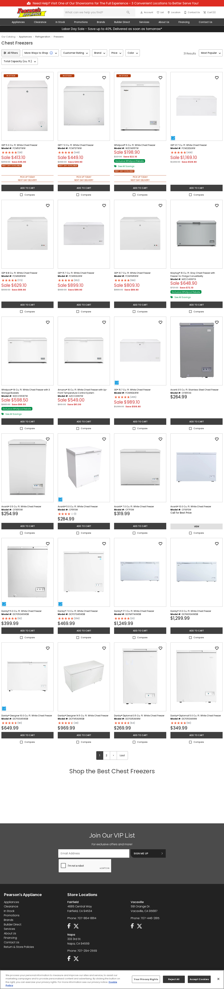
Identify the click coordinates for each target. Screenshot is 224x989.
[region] (112, 979)
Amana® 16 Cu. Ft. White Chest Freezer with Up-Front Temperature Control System (82, 391)
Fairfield (73, 902)
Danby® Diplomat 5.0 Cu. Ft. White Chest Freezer (195, 715)
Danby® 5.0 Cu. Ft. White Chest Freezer (21, 611)
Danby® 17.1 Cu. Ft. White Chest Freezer (134, 611)
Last (122, 755)
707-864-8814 (86, 918)
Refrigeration (42, 36)
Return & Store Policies (19, 947)
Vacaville (137, 902)
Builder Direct (122, 22)
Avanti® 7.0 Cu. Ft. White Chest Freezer (134, 506)
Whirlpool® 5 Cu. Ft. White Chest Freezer (134, 145)
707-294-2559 (87, 951)
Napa (71, 935)
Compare (29, 194)
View (196, 526)
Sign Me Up (141, 853)
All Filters (13, 53)
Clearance (40, 22)
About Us (164, 22)
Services (144, 22)
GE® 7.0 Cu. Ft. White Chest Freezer (75, 145)
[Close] (218, 979)
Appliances (18, 22)
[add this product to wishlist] (48, 78)
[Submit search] (128, 12)
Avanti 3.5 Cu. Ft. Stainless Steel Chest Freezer (194, 389)
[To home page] (31, 12)
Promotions (81, 22)
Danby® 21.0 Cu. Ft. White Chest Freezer (190, 611)
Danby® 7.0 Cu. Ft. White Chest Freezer (78, 611)
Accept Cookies (199, 979)
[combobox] (40, 52)
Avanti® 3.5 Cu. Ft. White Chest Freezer (21, 506)
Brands (101, 22)
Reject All (173, 979)
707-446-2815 (150, 918)
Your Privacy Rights (146, 979)
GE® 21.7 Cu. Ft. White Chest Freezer (188, 145)
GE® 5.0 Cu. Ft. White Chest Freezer (19, 145)
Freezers (59, 36)
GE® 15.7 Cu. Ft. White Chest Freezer (76, 272)
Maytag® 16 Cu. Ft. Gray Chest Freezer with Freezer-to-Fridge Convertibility (192, 274)
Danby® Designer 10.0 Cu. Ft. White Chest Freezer (26, 715)
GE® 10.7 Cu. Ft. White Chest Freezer (132, 272)
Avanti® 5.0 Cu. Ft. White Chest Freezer (78, 506)
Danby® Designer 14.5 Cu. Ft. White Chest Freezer (83, 715)
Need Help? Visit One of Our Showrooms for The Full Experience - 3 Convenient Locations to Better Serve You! (115, 3)
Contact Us (205, 22)
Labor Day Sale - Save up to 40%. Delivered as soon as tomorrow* (112, 29)
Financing (184, 22)
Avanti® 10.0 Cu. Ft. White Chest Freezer (190, 506)
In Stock (60, 22)
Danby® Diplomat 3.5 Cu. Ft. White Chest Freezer (139, 715)
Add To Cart (27, 187)
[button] (141, 12)
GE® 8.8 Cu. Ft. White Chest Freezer (19, 272)
